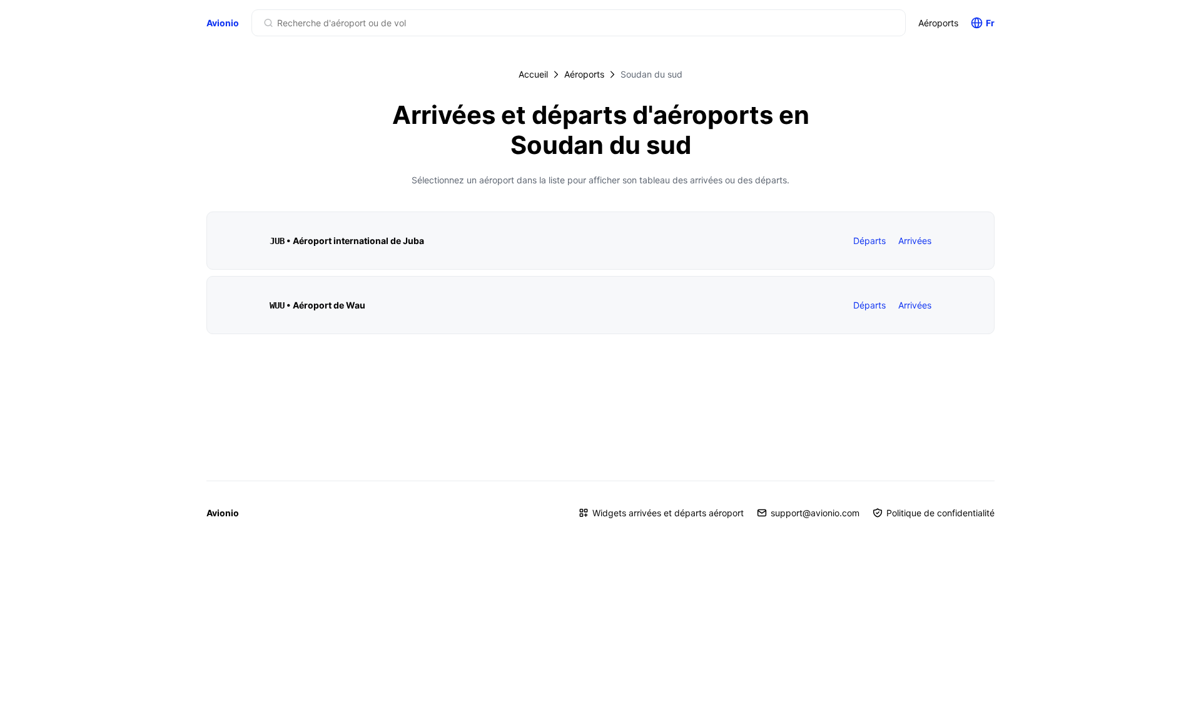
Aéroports (938, 23)
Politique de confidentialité (940, 513)
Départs (869, 240)
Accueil (533, 74)
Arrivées (914, 240)
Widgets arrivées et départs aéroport (668, 513)
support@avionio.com (815, 513)
